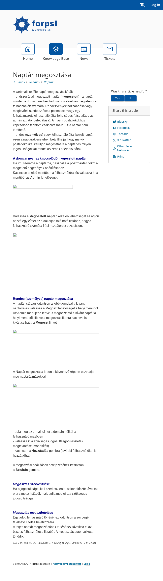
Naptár (48, 82)
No (130, 98)
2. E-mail (19, 82)
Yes (117, 98)
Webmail (34, 82)
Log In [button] (155, 5)
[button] (142, 5)
